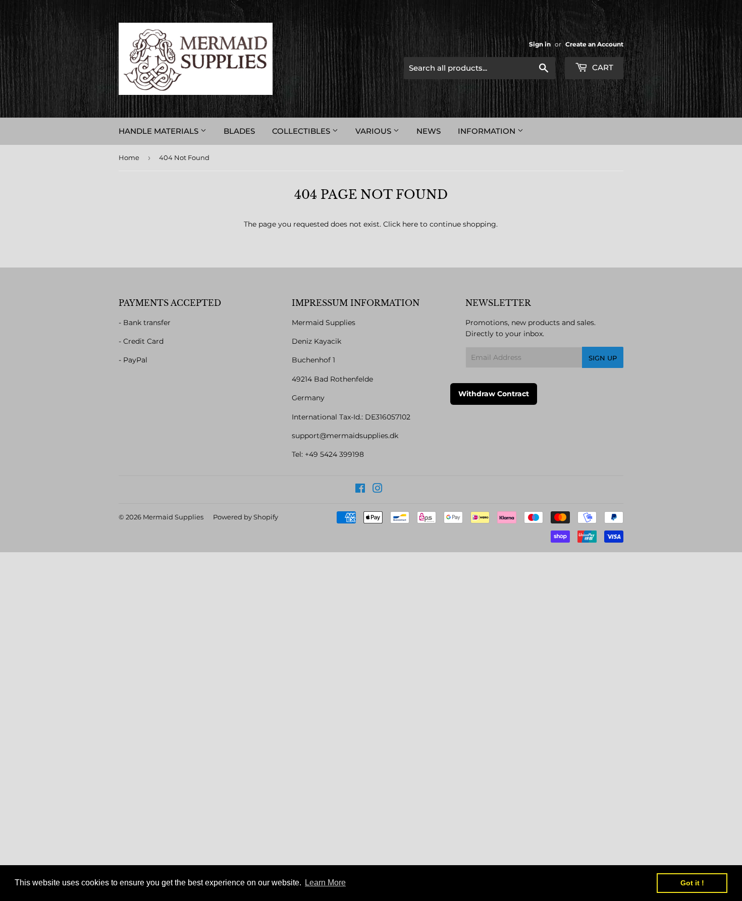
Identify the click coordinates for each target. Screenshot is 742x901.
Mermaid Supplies (173, 517)
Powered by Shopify (245, 517)
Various (374, 131)
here (410, 224)
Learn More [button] (325, 882)
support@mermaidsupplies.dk (345, 435)
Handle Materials (159, 131)
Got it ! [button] (692, 883)
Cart (601, 67)
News (428, 131)
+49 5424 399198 (334, 454)
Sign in (540, 44)
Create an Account (594, 44)
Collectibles (302, 131)
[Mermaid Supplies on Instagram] (378, 489)
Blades (239, 131)
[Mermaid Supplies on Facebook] (360, 489)
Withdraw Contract (493, 393)
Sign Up (603, 358)
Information (487, 131)
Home (129, 157)
